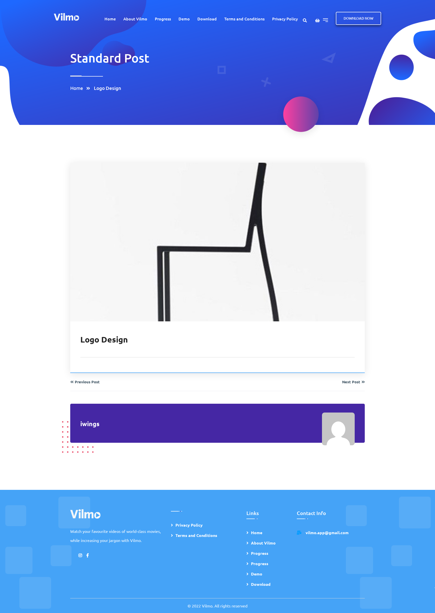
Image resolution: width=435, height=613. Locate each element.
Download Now (358, 18)
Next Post (351, 381)
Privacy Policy (285, 18)
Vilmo (207, 605)
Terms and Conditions (244, 18)
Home (110, 18)
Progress (163, 18)
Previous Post (87, 381)
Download (207, 18)
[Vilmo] (66, 16)
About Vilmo (135, 18)
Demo (184, 18)
